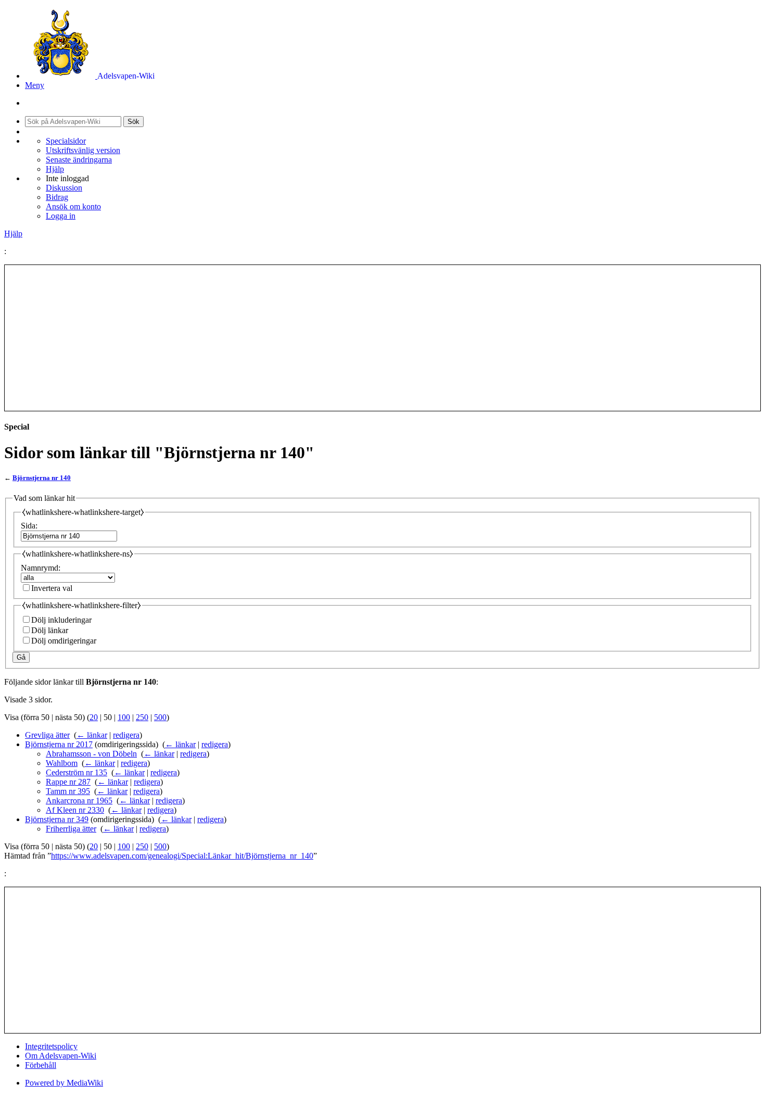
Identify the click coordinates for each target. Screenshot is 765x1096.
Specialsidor (66, 140)
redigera (126, 734)
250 (142, 717)
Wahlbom (62, 763)
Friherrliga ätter (71, 828)
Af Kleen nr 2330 (75, 809)
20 (94, 717)
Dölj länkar (49, 630)
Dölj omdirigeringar (63, 640)
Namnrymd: (40, 567)
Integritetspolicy (51, 1046)
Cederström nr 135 (76, 772)
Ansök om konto (73, 206)
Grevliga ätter (47, 734)
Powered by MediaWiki (64, 1082)
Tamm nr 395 (68, 791)
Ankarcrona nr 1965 (79, 800)
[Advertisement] (382, 338)
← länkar (91, 734)
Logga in (60, 215)
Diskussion (64, 187)
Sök (133, 121)
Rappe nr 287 (68, 781)
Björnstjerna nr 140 (41, 478)
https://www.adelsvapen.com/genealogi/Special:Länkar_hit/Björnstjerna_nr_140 (182, 855)
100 (124, 717)
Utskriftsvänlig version (83, 150)
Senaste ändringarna (79, 159)
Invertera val (51, 588)
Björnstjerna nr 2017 (59, 744)
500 (160, 717)
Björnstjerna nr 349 (56, 819)
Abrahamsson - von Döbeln (91, 753)
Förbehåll (40, 1065)
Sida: (29, 525)
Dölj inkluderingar (61, 619)
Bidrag (57, 197)
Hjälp (55, 169)
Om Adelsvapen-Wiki (60, 1055)
